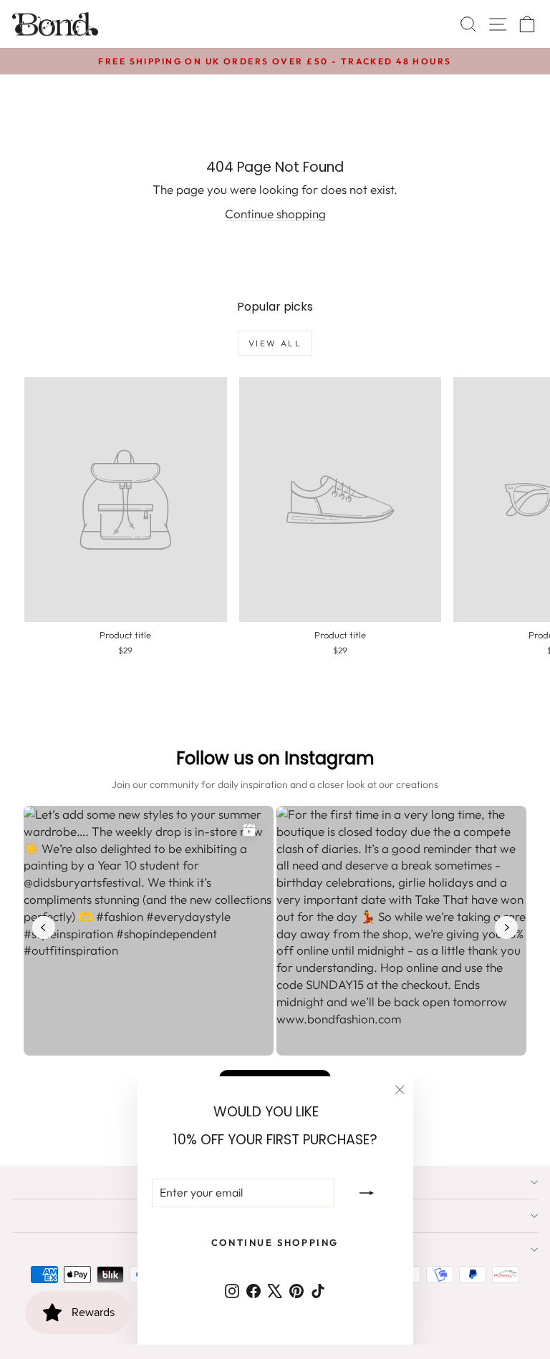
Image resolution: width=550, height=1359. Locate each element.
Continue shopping (275, 213)
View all (275, 343)
